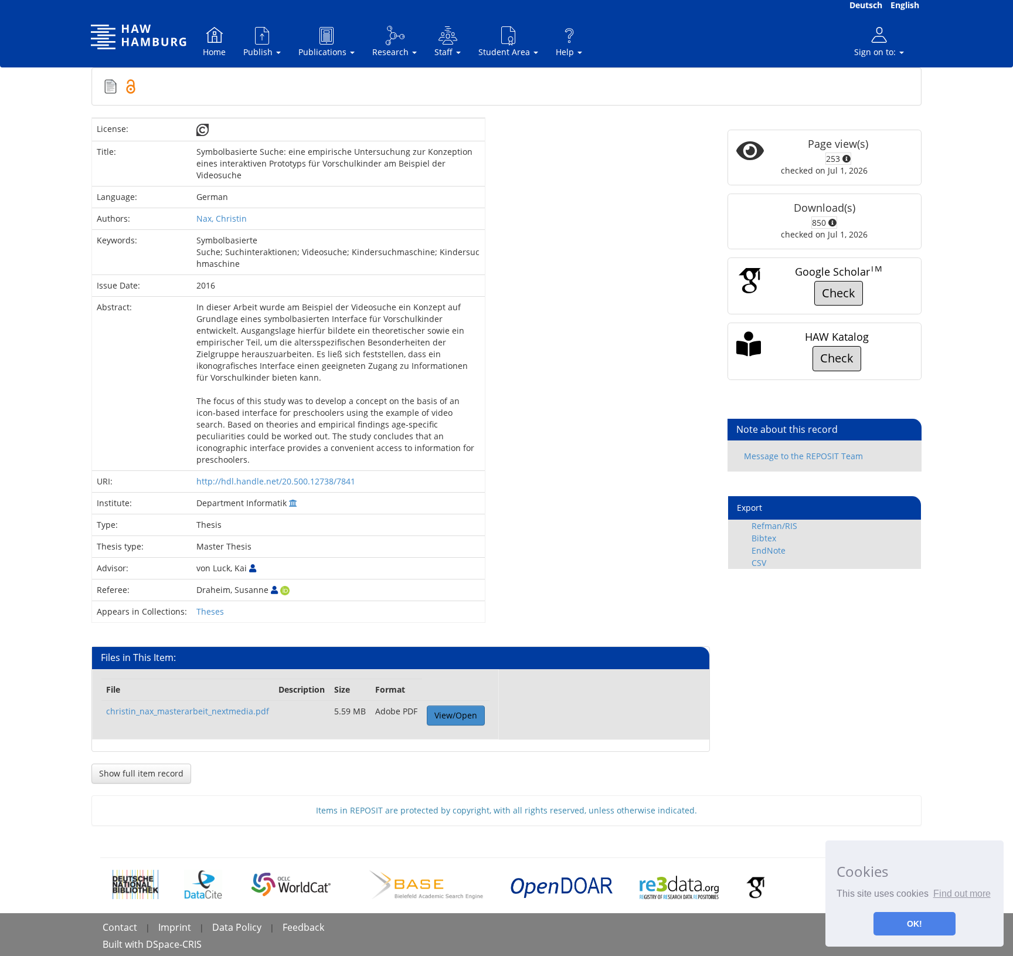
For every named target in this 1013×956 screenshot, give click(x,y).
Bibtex (764, 538)
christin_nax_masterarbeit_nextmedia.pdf (187, 711)
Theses (210, 611)
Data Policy (236, 927)
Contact (120, 927)
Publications (323, 51)
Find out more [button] (962, 894)
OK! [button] (914, 923)
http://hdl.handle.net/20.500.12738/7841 (275, 481)
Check (838, 293)
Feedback (303, 927)
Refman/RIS (774, 525)
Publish (259, 51)
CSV (759, 562)
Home (214, 51)
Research (391, 51)
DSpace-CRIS (174, 944)
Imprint (174, 927)
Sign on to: (876, 51)
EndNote (769, 550)
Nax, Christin (221, 218)
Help (566, 51)
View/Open (455, 715)
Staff (444, 51)
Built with (124, 944)
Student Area (505, 51)
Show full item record (141, 773)
